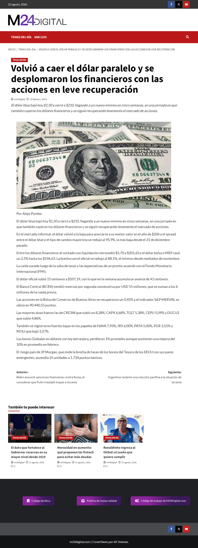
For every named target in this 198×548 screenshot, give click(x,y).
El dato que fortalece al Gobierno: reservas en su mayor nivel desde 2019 (29, 452)
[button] (187, 37)
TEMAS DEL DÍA (21, 37)
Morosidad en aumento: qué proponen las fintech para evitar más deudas (75, 452)
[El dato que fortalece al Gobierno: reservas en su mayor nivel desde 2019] (29, 428)
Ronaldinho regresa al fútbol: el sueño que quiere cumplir (119, 452)
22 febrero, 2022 (38, 99)
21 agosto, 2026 (36, 462)
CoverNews (100, 542)
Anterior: (50, 377)
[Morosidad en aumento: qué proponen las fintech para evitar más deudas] (76, 428)
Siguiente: (145, 377)
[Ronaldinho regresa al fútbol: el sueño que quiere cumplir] (122, 428)
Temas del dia (19, 60)
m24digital (19, 99)
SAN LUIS (40, 37)
